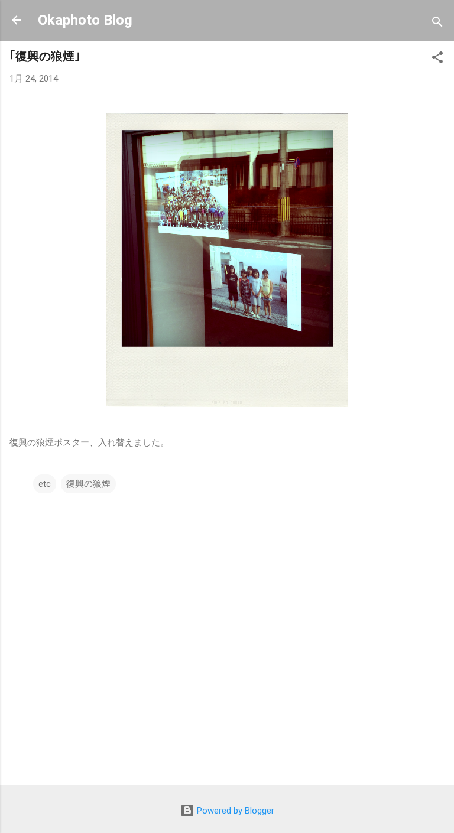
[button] (437, 59)
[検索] (437, 24)
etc (44, 484)
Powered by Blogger (234, 810)
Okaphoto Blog (85, 20)
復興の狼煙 (88, 484)
